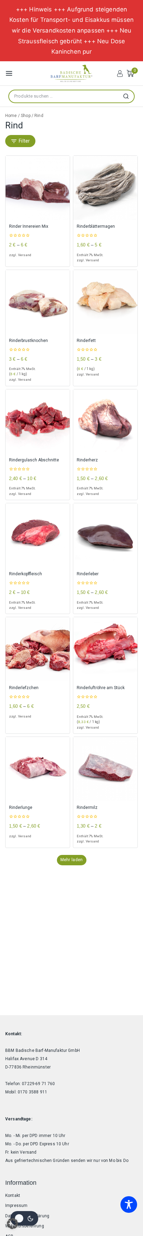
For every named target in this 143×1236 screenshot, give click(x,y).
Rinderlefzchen (24, 687)
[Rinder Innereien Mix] (38, 188)
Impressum (16, 1205)
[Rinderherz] (105, 421)
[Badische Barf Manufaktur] (71, 73)
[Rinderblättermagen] (105, 188)
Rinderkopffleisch (25, 573)
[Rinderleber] (105, 535)
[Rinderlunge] (38, 769)
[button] (12, 1223)
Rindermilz (87, 807)
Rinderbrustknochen (28, 340)
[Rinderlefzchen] (38, 649)
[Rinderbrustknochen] (38, 302)
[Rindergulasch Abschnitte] (38, 421)
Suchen (128, 96)
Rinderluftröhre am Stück (101, 687)
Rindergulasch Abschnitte (34, 460)
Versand (24, 255)
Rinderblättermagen (96, 226)
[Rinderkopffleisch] (38, 535)
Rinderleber (88, 573)
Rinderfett (86, 340)
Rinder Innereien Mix (28, 226)
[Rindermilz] (105, 769)
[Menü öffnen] (9, 73)
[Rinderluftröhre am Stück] (105, 649)
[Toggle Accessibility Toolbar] (129, 1205)
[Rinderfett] (105, 302)
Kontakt (12, 1195)
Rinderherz (87, 460)
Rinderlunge (20, 807)
